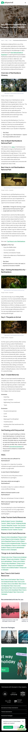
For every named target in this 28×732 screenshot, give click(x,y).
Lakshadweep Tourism (7, 527)
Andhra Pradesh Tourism (8, 521)
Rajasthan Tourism (12, 525)
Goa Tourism (21, 525)
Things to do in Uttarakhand (15, 565)
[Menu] (25, 2)
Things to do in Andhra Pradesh (10, 567)
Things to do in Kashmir (12, 559)
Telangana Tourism (20, 527)
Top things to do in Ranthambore (16, 241)
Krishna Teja (4, 36)
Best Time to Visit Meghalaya (18, 588)
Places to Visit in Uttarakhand (9, 537)
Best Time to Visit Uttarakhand (9, 590)
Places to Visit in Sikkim (17, 541)
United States (8, 727)
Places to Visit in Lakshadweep (15, 547)
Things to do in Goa (6, 557)
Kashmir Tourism (18, 529)
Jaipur (13, 147)
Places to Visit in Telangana (9, 549)
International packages (15, 446)
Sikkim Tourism (11, 523)
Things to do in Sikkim (19, 561)
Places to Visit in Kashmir (12, 539)
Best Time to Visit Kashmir (8, 579)
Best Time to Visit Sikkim (11, 583)
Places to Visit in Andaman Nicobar (10, 543)
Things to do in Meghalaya (8, 563)
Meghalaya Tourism (6, 529)
